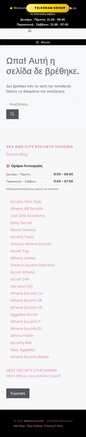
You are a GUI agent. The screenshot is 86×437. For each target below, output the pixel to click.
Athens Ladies (22, 258)
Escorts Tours (22, 236)
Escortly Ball (21, 342)
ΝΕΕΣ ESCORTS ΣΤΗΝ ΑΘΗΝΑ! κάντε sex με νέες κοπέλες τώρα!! (33, 373)
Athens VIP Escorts (26, 208)
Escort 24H (19, 279)
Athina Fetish (22, 335)
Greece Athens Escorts (30, 244)
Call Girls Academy (27, 215)
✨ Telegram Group (47, 8)
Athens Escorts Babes (29, 356)
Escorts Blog (17, 154)
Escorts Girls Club (25, 201)
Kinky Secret (21, 222)
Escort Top (19, 251)
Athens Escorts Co (26, 293)
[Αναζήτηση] (12, 114)
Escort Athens (22, 272)
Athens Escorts (34, 421)
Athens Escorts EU (26, 328)
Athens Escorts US (26, 307)
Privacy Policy (53, 426)
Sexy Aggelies (22, 349)
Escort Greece (23, 229)
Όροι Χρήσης (35, 426)
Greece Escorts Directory (32, 265)
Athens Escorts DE (26, 300)
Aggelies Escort (24, 314)
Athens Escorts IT (25, 321)
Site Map (19, 426)
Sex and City (21, 286)
